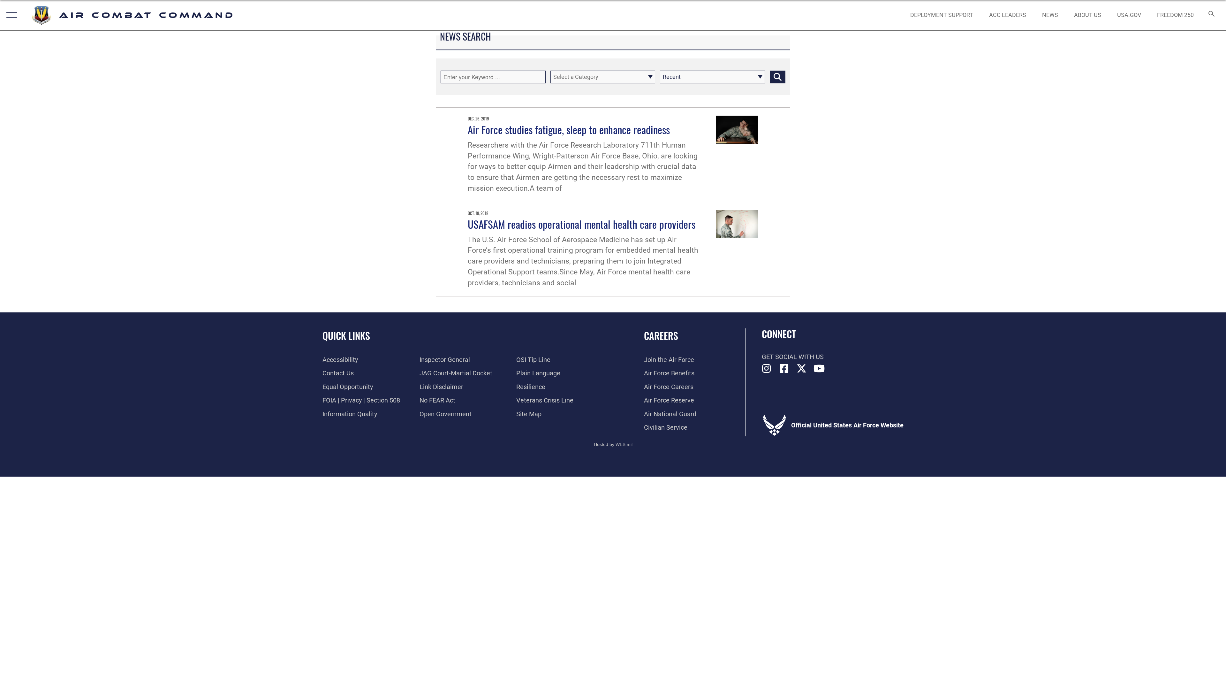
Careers (661, 335)
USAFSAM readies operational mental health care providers (581, 224)
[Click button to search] (777, 77)
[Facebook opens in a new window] (784, 368)
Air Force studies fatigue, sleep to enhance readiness (569, 129)
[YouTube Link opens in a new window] (819, 368)
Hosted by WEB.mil (613, 444)
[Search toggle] (1211, 15)
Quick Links (346, 335)
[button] (10, 15)
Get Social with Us (793, 357)
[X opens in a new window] (801, 368)
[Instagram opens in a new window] (766, 368)
